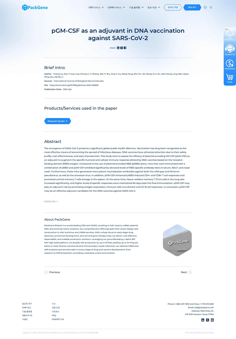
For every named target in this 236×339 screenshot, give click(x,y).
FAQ (54, 315)
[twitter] (207, 320)
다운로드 (55, 311)
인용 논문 (56, 307)
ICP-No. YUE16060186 (88, 333)
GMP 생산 (26, 307)
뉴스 (54, 303)
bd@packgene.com (204, 307)
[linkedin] (202, 320)
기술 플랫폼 (27, 311)
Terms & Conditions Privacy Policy (199, 333)
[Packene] (35, 7)
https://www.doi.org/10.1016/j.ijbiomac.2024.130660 (74, 85)
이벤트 (25, 319)
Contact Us (58, 319)
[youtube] (212, 320)
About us (27, 315)
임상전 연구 (27, 303)
